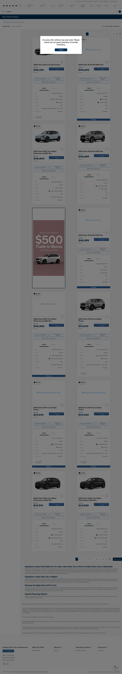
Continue (61, 49)
